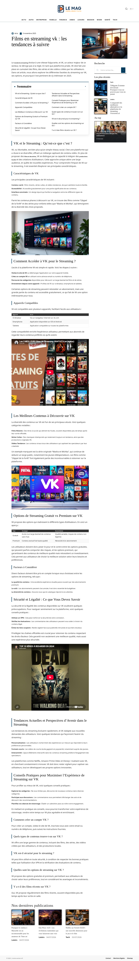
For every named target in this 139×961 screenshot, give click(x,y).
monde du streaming (21, 63)
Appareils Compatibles (23, 107)
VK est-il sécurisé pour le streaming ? (66, 119)
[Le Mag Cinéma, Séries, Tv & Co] (69, 9)
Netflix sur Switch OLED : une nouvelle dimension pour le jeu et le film (76, 931)
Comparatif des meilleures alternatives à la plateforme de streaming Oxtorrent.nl (116, 108)
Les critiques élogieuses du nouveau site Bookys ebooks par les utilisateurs (110, 133)
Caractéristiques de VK (23, 98)
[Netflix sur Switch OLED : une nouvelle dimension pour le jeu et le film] (77, 917)
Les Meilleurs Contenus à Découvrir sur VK (31, 112)
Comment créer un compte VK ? (64, 107)
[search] (126, 9)
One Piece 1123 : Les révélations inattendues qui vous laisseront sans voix (48, 931)
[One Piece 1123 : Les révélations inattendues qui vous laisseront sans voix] (50, 917)
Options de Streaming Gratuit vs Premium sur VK (31, 117)
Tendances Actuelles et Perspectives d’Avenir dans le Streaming (65, 94)
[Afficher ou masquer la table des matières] (58, 86)
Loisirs (14, 940)
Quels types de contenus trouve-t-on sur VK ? (67, 113)
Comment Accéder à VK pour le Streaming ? (32, 103)
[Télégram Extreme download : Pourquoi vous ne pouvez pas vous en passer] (100, 88)
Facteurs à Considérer (23, 123)
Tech (68, 937)
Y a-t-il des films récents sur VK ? (64, 130)
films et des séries (30, 156)
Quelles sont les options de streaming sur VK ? (68, 124)
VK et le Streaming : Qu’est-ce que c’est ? (30, 93)
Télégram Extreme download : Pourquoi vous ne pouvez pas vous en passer (118, 89)
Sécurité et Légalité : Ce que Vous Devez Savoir (30, 129)
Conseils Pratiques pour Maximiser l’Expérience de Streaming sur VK (65, 101)
